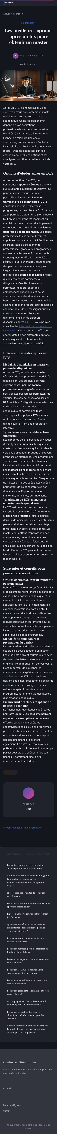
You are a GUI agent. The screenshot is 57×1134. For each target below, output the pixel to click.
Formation (18, 13)
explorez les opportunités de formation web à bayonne (26, 894)
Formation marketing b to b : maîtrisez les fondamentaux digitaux (27, 950)
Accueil (6, 13)
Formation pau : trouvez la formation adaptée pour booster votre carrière (25, 867)
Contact (7, 1110)
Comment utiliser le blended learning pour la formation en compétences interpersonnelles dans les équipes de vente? (28, 880)
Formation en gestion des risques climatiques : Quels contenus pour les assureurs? (25, 1015)
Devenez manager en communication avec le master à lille (28, 961)
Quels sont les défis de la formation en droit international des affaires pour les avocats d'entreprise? (26, 927)
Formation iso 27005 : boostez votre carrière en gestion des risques (25, 971)
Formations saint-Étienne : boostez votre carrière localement (27, 982)
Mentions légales (12, 1105)
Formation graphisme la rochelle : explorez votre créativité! (28, 992)
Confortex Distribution (19, 1062)
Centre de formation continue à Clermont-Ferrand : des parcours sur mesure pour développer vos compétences (27, 1029)
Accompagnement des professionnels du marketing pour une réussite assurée (27, 1003)
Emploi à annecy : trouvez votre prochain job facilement (27, 915)
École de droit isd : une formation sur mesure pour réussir (25, 940)
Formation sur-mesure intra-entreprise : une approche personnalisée (28, 905)
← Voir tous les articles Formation (22, 827)
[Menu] (51, 2)
